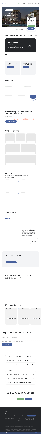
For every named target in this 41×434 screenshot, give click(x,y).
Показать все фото (33, 100)
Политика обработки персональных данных (20, 419)
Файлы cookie (19, 420)
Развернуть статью (7, 344)
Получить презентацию (31, 415)
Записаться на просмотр (11, 121)
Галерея (24, 3)
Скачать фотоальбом (33, 96)
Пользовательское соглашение (20, 418)
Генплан (36, 3)
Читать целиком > (8, 142)
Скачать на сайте (31, 23)
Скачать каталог (10, 67)
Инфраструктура (30, 3)
